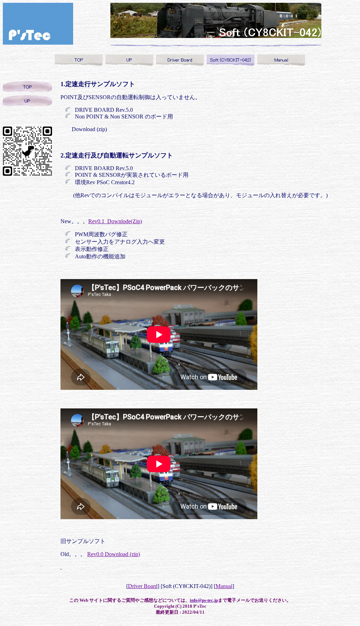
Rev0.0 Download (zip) (113, 554)
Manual (224, 586)
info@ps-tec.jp (204, 600)
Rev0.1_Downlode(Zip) (115, 221)
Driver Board (143, 586)
